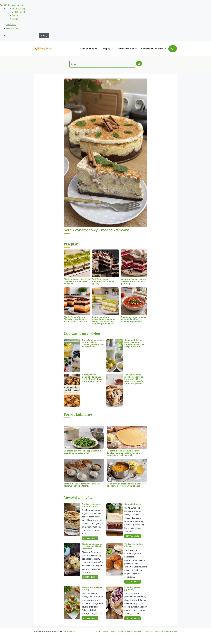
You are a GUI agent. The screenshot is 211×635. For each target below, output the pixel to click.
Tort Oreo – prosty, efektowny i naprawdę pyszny (103, 281)
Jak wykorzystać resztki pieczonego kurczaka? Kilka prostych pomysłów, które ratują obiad (134, 379)
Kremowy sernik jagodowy (132, 588)
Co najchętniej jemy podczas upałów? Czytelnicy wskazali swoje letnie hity (134, 343)
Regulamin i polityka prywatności (130, 631)
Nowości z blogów (88, 49)
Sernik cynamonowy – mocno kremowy (96, 230)
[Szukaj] (139, 63)
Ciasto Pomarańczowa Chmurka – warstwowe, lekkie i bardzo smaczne (75, 319)
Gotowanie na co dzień (152, 49)
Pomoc (15, 15)
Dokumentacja (18, 12)
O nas (98, 631)
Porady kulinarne (126, 49)
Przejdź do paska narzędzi (12, 5)
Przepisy (106, 49)
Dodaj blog (149, 631)
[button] (172, 48)
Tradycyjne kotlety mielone (133, 545)
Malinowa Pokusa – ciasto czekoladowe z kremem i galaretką (133, 281)
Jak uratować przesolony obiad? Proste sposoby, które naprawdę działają (126, 485)
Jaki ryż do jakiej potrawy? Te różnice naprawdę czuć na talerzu (82, 485)
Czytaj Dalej (90, 538)
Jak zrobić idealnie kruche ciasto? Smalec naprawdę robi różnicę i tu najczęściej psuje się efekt (123, 453)
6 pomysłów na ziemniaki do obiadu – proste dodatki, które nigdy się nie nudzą (92, 378)
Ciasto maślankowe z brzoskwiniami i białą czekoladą (92, 546)
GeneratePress (69, 631)
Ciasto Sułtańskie (132, 504)
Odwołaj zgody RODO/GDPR (166, 631)
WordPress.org (18, 8)
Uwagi (15, 18)
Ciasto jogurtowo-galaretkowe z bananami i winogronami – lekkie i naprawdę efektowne (104, 320)
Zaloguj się (11, 25)
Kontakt (105, 631)
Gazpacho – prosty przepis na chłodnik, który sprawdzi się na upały (133, 319)
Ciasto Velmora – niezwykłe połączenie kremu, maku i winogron (77, 281)
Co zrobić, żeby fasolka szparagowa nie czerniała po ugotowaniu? (83, 452)
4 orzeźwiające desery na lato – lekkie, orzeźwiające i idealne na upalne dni (93, 343)
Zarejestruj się (12, 28)
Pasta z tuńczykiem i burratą (92, 588)
